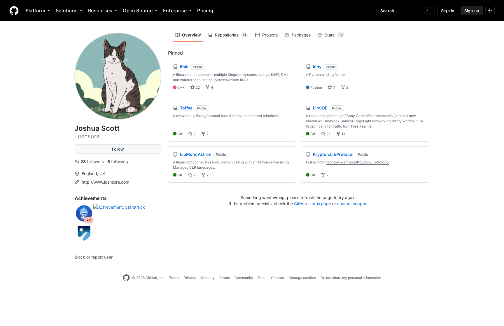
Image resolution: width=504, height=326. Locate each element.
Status (224, 278)
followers (92, 161)
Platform (35, 10)
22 (197, 87)
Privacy (190, 278)
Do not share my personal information (351, 278)
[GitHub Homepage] (126, 278)
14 (343, 134)
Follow (118, 149)
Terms (174, 278)
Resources (100, 10)
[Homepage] (14, 10)
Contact (277, 278)
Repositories (230, 34)
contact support (352, 203)
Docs (262, 278)
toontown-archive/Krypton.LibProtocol (357, 162)
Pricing (205, 10)
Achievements (91, 198)
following (117, 161)
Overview (191, 34)
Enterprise (175, 10)
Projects (270, 34)
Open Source (138, 10)
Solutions (67, 10)
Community (244, 278)
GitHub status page (312, 203)
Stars (334, 34)
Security (208, 278)
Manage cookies (302, 278)
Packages (301, 34)
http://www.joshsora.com (105, 181)
